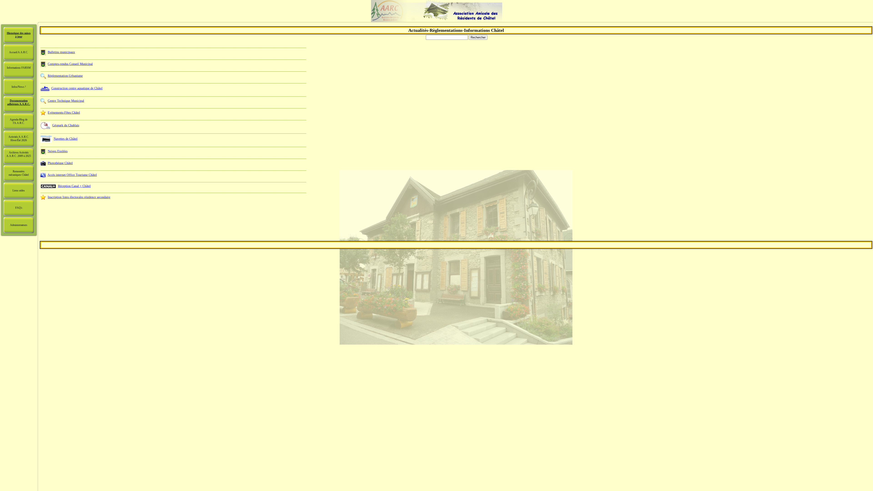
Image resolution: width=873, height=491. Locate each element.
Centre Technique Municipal (66, 101)
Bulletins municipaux (61, 52)
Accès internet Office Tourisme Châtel (72, 175)
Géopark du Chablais (65, 125)
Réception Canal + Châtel (74, 186)
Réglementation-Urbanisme (65, 76)
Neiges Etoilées (58, 151)
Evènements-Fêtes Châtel (64, 112)
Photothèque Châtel (60, 163)
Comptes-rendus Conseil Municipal (70, 64)
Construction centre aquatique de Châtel (77, 88)
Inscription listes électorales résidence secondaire (79, 197)
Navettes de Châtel (66, 138)
